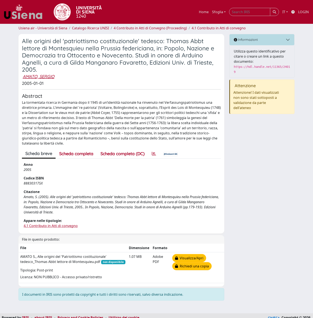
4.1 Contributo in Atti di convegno (219, 28)
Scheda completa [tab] (76, 153)
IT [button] (283, 12)
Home (204, 12)
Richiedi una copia (193, 266)
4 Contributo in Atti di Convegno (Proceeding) (150, 28)
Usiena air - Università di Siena (43, 28)
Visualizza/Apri (190, 258)
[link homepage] (25, 12)
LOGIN (303, 12)
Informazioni (247, 39)
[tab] (154, 153)
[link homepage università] (77, 12)
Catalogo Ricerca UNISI (90, 28)
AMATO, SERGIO (38, 76)
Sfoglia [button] (217, 12)
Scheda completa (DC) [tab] (123, 153)
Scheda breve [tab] (38, 153)
